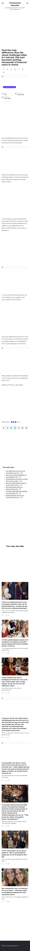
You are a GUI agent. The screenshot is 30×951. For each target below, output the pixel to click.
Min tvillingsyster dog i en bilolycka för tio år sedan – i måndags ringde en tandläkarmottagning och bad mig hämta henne (14, 891)
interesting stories (9, 87)
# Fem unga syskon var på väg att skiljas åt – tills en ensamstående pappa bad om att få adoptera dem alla (14, 854)
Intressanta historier (15, 4)
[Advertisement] (15, 32)
